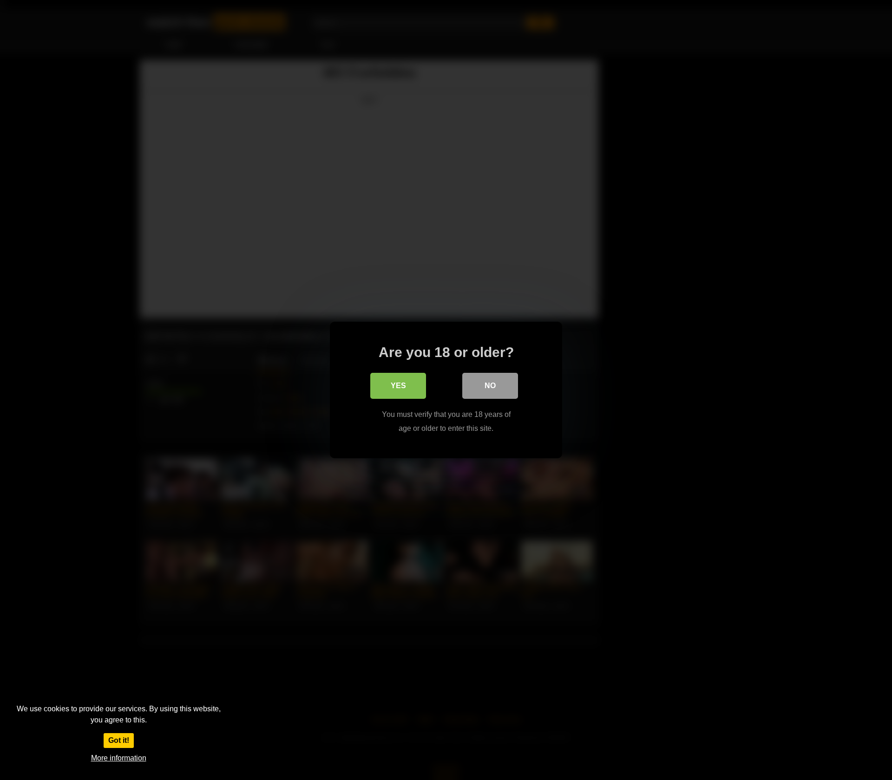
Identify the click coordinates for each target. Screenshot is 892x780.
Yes (398, 386)
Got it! (118, 740)
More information (118, 758)
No (490, 386)
